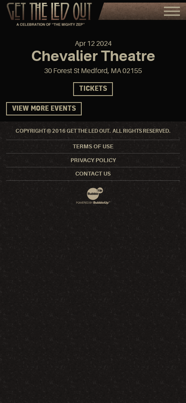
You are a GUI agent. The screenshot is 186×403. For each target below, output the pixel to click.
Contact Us (93, 173)
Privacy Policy (93, 160)
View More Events (44, 109)
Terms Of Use (93, 146)
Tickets (93, 89)
